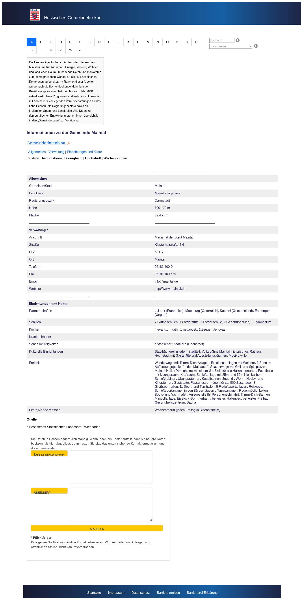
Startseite (94, 592)
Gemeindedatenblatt (46, 143)
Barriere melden (168, 592)
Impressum (116, 592)
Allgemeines (37, 152)
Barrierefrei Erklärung (202, 592)
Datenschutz (141, 592)
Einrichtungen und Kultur (84, 152)
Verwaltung (56, 152)
